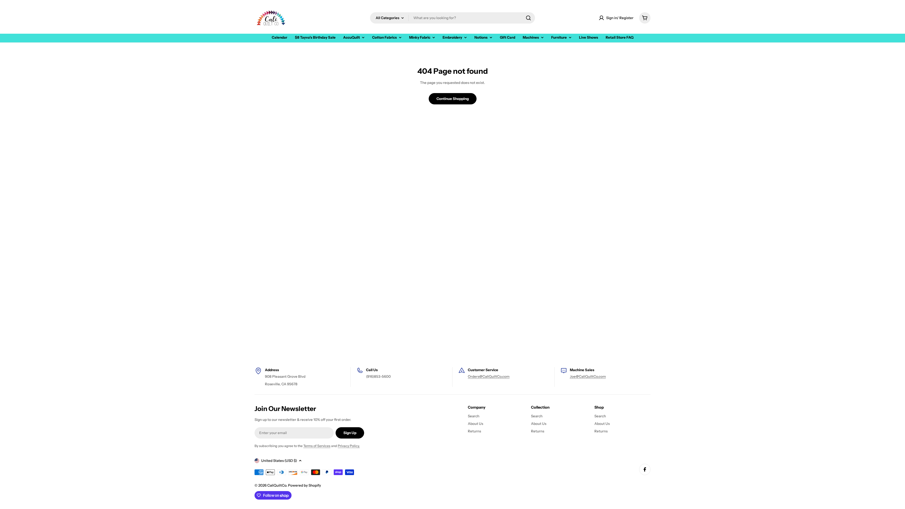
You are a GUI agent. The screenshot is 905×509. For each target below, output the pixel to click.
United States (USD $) (279, 460)
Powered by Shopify (304, 485)
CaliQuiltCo (276, 485)
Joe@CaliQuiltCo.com (588, 376)
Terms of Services (316, 446)
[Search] (528, 18)
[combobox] (452, 18)
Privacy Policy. (349, 446)
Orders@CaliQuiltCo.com (489, 376)
